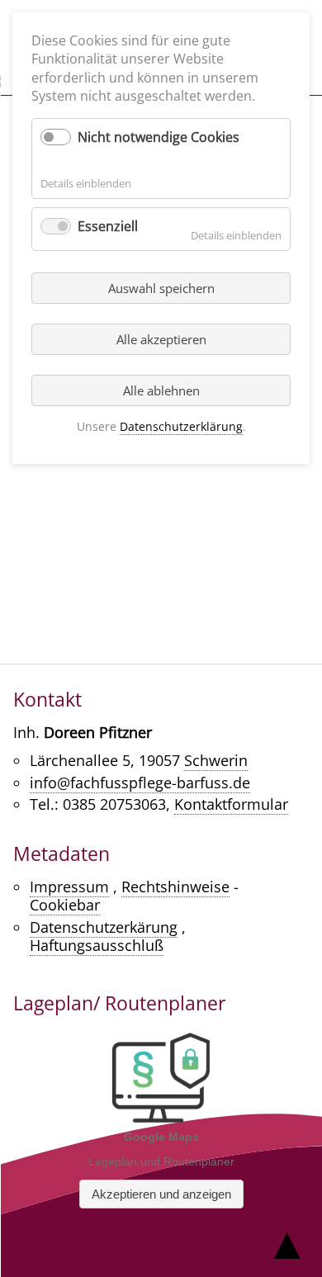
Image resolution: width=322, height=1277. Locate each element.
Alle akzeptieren (161, 339)
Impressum (69, 886)
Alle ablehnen (161, 390)
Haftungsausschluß (96, 945)
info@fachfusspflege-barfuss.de (140, 782)
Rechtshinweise (175, 886)
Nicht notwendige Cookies (158, 137)
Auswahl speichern (161, 288)
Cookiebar (65, 905)
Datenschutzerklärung (181, 426)
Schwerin (216, 760)
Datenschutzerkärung (104, 927)
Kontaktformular (231, 804)
